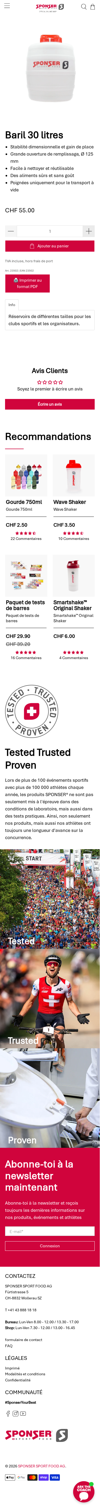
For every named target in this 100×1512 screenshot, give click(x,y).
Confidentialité (18, 1380)
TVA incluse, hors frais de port (29, 261)
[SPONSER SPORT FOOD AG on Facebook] (8, 1415)
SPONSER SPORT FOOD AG (41, 1466)
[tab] (12, 304)
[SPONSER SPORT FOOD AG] (50, 6)
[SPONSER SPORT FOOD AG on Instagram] (15, 1415)
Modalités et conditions (25, 1374)
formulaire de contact (23, 1339)
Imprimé (12, 1368)
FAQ (8, 1345)
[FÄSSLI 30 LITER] (49, 68)
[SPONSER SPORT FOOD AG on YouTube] (23, 1415)
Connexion (50, 1246)
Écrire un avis (50, 404)
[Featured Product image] (26, 475)
